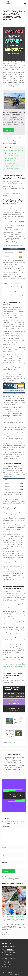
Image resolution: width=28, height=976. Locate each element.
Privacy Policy (7, 964)
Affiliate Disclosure (9, 963)
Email (4, 855)
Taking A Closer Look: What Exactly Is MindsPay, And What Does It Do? (13, 154)
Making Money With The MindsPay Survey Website (13, 151)
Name (4, 847)
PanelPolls (5, 640)
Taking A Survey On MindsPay (12, 160)
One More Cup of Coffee (18, 973)
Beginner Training (9, 951)
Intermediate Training (10, 952)
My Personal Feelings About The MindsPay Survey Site (12, 162)
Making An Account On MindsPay (12, 157)
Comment (5, 826)
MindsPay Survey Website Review (12, 168)
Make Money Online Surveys (12, 744)
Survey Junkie (6, 667)
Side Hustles (11, 742)
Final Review (9, 170)
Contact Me (7, 966)
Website (4, 862)
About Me (6, 961)
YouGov (12, 667)
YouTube (11, 974)
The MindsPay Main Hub (10, 158)
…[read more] (11, 929)
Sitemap (17, 974)
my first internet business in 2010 (14, 916)
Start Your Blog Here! (14, 795)
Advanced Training (9, 954)
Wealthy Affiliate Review (8, 958)
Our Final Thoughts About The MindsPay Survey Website (14, 165)
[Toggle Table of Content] (22, 148)
